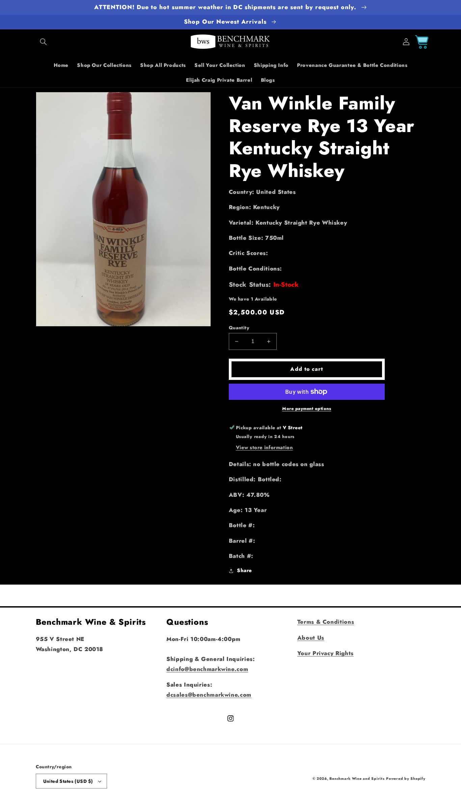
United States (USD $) (68, 781)
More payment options (306, 409)
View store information (264, 447)
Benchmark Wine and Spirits (356, 778)
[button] (43, 42)
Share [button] (244, 570)
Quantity (239, 327)
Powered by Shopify (405, 778)
